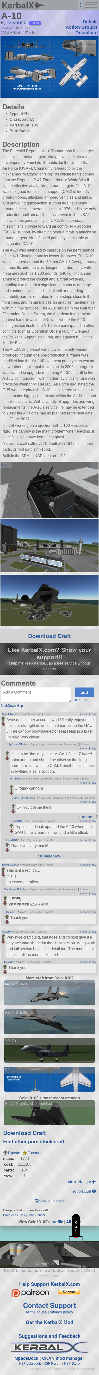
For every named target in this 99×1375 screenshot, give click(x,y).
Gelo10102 (16, 23)
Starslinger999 (12, 889)
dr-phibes (15, 778)
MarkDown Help (12, 706)
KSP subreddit (30, 1363)
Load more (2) (88, 817)
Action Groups (82, 27)
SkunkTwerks (10, 714)
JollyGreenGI (14, 744)
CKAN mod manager (63, 1358)
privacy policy (61, 1312)
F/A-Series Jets (14, 1215)
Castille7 (7, 931)
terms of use (36, 1312)
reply (93, 714)
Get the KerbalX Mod (49, 1322)
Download (86, 32)
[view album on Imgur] (6, 465)
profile (57, 1221)
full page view (49, 856)
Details (90, 21)
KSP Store (72, 1363)
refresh (81, 700)
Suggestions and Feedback (49, 1335)
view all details (51, 1201)
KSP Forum (52, 1363)
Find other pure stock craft (33, 1141)
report (84, 714)
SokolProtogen (10, 864)
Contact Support (49, 1305)
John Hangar (36, 1215)
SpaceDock (26, 1358)
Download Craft (49, 636)
